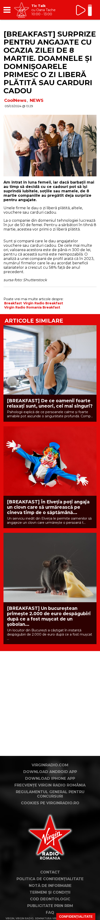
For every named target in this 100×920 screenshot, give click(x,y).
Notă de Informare (50, 885)
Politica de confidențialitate (50, 879)
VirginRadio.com (50, 765)
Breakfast (13, 303)
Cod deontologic (50, 899)
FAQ (50, 912)
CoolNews (15, 100)
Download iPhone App (50, 778)
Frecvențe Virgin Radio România (50, 785)
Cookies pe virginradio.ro (50, 803)
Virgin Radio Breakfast (43, 303)
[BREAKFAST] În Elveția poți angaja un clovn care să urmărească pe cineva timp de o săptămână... (48, 507)
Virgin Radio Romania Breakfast (32, 307)
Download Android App (50, 772)
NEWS (36, 100)
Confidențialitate (76, 916)
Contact (50, 872)
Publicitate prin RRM (50, 906)
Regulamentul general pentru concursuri (50, 794)
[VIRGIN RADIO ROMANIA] (21, 10)
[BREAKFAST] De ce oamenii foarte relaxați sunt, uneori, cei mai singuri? (50, 403)
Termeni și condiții (50, 892)
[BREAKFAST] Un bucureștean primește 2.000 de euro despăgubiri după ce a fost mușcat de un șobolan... (49, 616)
